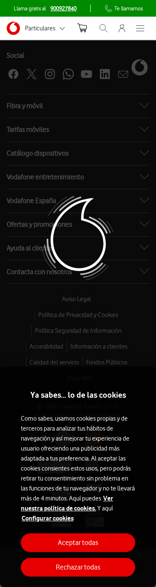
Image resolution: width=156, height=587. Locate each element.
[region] (78, 477)
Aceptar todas (78, 542)
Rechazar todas (78, 567)
